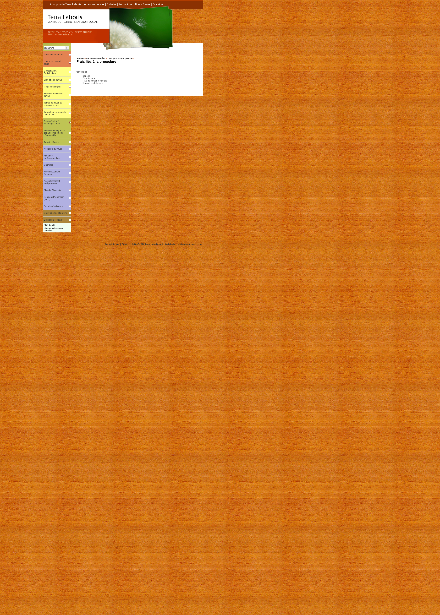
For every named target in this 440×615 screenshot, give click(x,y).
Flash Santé (142, 4)
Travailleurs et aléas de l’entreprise (55, 113)
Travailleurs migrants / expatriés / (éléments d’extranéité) (54, 133)
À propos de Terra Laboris (65, 4)
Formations (125, 4)
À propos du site (94, 4)
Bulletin (111, 4)
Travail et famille (51, 142)
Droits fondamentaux (53, 54)
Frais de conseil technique (94, 81)
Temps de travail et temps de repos (53, 104)
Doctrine (158, 4)
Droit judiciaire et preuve (120, 58)
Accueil (80, 58)
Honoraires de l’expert (92, 83)
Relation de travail (52, 87)
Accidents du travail (53, 149)
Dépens (86, 76)
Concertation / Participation (50, 72)
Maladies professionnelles (51, 157)
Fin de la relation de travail (53, 94)
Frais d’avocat (89, 78)
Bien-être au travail (53, 80)
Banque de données (96, 58)
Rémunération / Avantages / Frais (52, 122)
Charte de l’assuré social (52, 62)
